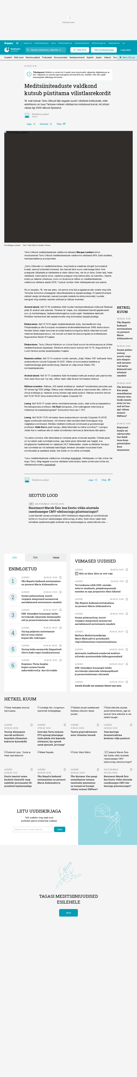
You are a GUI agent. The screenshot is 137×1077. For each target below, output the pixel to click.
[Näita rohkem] (123, 43)
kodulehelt (49, 464)
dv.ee (53, 43)
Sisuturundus (42, 504)
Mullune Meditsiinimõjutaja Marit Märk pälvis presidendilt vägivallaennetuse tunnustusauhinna (96, 638)
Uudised (25, 577)
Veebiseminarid (76, 57)
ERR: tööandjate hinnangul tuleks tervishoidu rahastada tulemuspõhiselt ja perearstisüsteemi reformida (41, 616)
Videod (107, 57)
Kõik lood (18, 57)
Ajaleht (90, 57)
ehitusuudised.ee (65, 43)
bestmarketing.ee (42, 43)
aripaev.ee (28, 43)
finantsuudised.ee (82, 43)
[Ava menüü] (17, 43)
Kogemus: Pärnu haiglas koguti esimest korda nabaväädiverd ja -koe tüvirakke (39, 667)
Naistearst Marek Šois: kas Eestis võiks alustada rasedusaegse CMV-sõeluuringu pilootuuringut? (64, 509)
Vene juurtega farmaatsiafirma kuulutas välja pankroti (117, 735)
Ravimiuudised (33, 57)
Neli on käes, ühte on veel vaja (96, 573)
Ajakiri (99, 57)
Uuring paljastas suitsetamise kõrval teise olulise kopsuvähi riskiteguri (38, 634)
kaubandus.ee (114, 43)
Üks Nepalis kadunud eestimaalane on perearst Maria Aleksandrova (51, 779)
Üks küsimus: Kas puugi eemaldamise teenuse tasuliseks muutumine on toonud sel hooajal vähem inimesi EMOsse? (84, 783)
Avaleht (8, 57)
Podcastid (47, 57)
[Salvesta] (60, 577)
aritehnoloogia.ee (99, 43)
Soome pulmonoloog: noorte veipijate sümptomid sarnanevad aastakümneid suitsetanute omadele (125, 362)
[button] (33, 829)
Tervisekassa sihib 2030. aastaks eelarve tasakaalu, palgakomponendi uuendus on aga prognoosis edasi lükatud (98, 588)
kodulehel (76, 458)
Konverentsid (60, 57)
